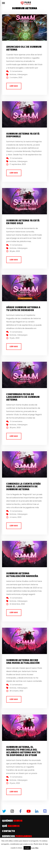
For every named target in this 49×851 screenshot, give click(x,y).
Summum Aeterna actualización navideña (22, 574)
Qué (11, 826)
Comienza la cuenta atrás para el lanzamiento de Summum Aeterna (23, 486)
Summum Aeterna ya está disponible (22, 135)
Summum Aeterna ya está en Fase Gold (22, 222)
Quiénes (12, 821)
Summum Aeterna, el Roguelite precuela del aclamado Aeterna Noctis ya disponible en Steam (23, 751)
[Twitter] (4, 811)
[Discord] (45, 811)
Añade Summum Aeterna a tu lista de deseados (23, 308)
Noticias (13, 74)
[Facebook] (20, 811)
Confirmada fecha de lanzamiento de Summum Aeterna (23, 397)
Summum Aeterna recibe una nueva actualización (23, 661)
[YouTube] (29, 811)
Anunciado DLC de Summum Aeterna (23, 48)
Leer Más (34, 848)
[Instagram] (12, 811)
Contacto (8, 831)
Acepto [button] (27, 848)
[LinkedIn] (37, 811)
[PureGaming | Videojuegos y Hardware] (26, 3)
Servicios (17, 836)
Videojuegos (22, 74)
